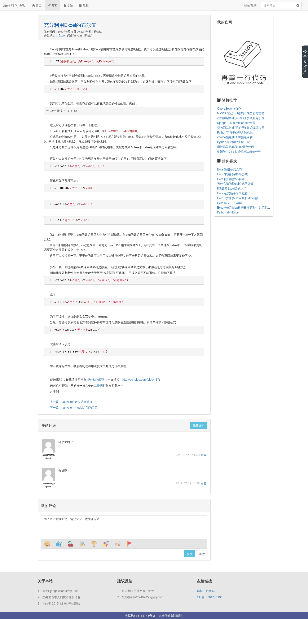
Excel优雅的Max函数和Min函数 (237, 198)
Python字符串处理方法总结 (235, 132)
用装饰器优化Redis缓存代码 (235, 146)
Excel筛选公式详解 (229, 203)
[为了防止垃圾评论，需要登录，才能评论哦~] (124, 527)
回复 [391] (203, 483)
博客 (53, 5)
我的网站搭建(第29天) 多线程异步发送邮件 (245, 118)
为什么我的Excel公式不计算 (235, 183)
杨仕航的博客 (14, 5)
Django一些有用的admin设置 (236, 123)
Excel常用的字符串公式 (232, 174)
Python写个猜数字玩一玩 (233, 142)
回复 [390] (203, 455)
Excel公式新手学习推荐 (232, 193)
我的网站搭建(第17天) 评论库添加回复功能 (245, 127)
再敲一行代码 (206, 591)
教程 (85, 5)
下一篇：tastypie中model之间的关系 (74, 407)
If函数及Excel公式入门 (231, 188)
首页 (38, 5)
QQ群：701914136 (210, 597)
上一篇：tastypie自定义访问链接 (71, 401)
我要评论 (198, 425)
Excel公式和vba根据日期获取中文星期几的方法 (248, 207)
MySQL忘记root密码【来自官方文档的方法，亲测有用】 (254, 113)
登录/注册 (250, 5)
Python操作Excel (228, 212)
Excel (61, 35)
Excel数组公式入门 (229, 169)
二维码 (98, 385)
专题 (69, 5)
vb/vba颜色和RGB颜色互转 (235, 137)
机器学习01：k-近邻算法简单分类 (239, 151)
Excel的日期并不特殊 (231, 179)
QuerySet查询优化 (229, 108)
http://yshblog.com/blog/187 (140, 379)
